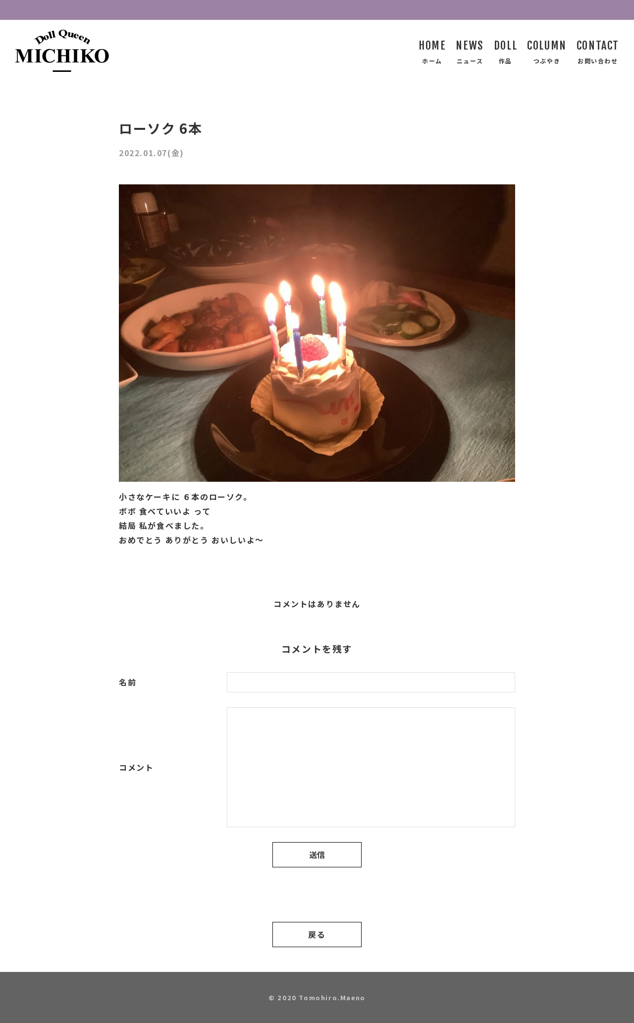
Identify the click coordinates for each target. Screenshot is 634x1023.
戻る (316, 934)
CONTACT (598, 45)
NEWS (469, 45)
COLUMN (547, 45)
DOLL (505, 45)
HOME (432, 45)
